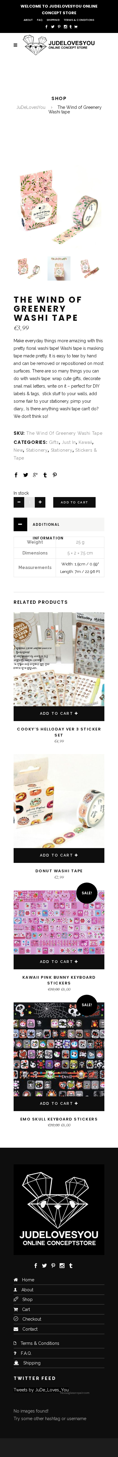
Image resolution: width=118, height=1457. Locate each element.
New (18, 450)
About (28, 20)
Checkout (31, 1319)
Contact (30, 1329)
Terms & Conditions (79, 20)
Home (28, 1279)
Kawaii (85, 442)
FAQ (39, 20)
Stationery (37, 450)
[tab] (59, 524)
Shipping (53, 20)
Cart (26, 1309)
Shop (27, 1299)
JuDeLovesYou (30, 107)
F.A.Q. (26, 1353)
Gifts (54, 442)
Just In (69, 442)
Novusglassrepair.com (74, 1392)
